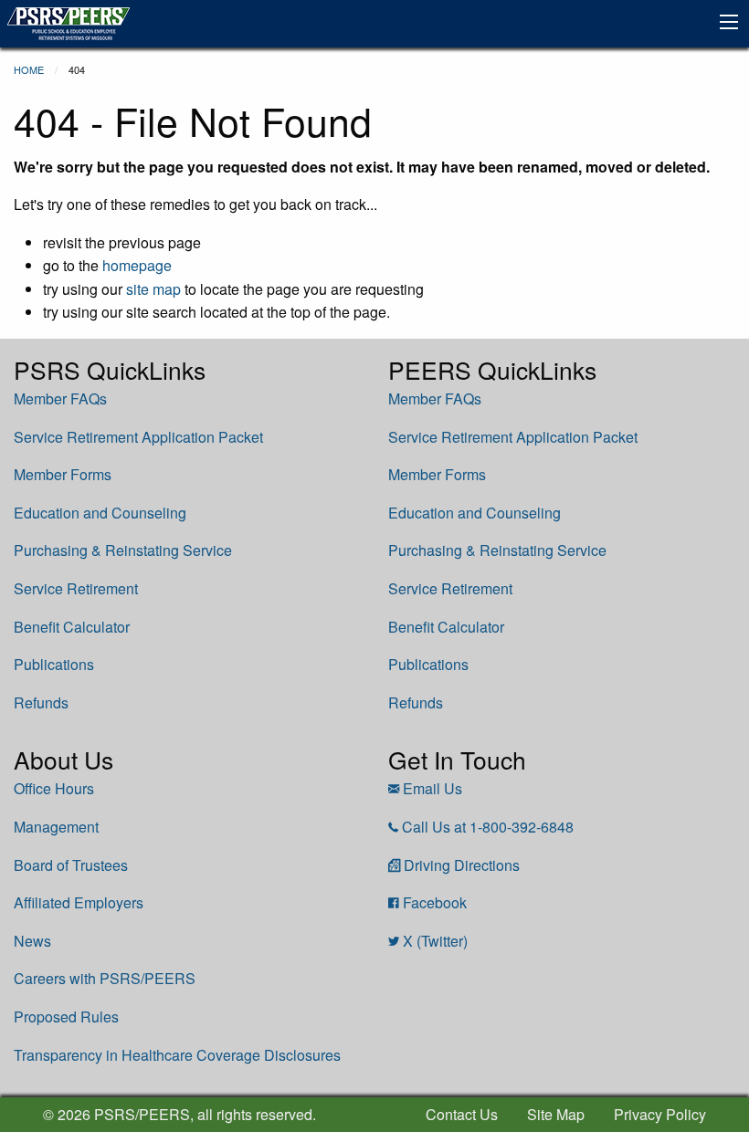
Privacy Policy (660, 1114)
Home (29, 69)
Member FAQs (60, 398)
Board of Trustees (71, 864)
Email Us (432, 788)
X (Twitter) (435, 940)
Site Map (556, 1114)
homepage (137, 265)
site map (153, 288)
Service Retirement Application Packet (138, 436)
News (32, 940)
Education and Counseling (100, 512)
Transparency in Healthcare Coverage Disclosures (177, 1054)
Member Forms (62, 474)
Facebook (435, 902)
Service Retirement (76, 588)
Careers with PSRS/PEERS (104, 978)
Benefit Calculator (72, 626)
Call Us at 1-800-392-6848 (488, 826)
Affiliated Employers (78, 902)
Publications (54, 664)
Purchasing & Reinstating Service (123, 550)
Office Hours (54, 788)
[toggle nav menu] (729, 22)
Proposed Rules (66, 1016)
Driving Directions (462, 864)
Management (56, 826)
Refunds (41, 702)
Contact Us (462, 1114)
